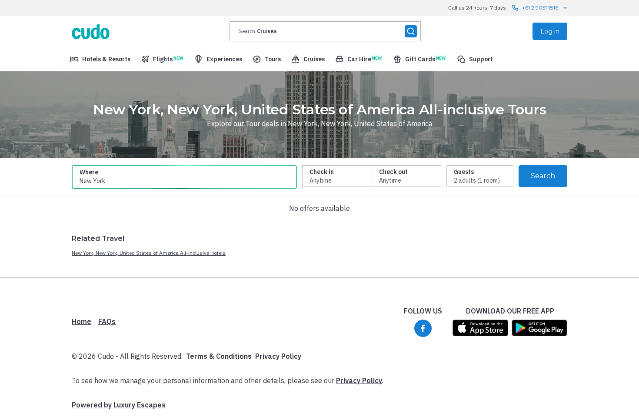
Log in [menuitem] (549, 31)
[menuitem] (100, 59)
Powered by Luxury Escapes (119, 404)
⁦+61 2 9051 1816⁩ (540, 7)
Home (81, 321)
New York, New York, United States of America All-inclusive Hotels (149, 253)
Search (543, 176)
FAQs (107, 321)
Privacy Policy (278, 356)
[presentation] (325, 31)
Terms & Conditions (219, 356)
